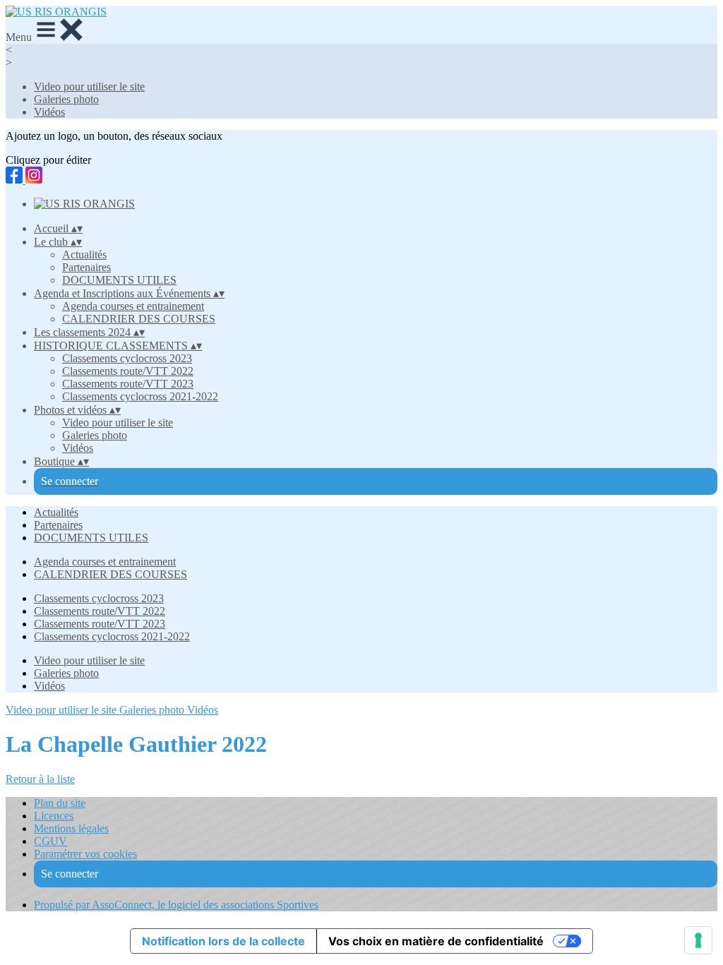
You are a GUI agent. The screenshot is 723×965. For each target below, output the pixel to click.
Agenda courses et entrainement (133, 306)
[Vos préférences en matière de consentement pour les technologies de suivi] (698, 940)
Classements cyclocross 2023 (127, 358)
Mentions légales (71, 828)
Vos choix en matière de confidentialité (436, 941)
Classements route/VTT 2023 (127, 384)
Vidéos (49, 112)
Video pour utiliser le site (89, 86)
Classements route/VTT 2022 (127, 371)
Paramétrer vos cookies (85, 854)
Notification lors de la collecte (223, 941)
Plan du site (59, 803)
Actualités (84, 254)
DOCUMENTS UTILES (119, 280)
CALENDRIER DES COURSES (138, 319)
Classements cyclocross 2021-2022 (140, 396)
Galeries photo (66, 99)
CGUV (50, 841)
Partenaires (86, 267)
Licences (53, 816)
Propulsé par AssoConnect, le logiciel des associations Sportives (176, 905)
